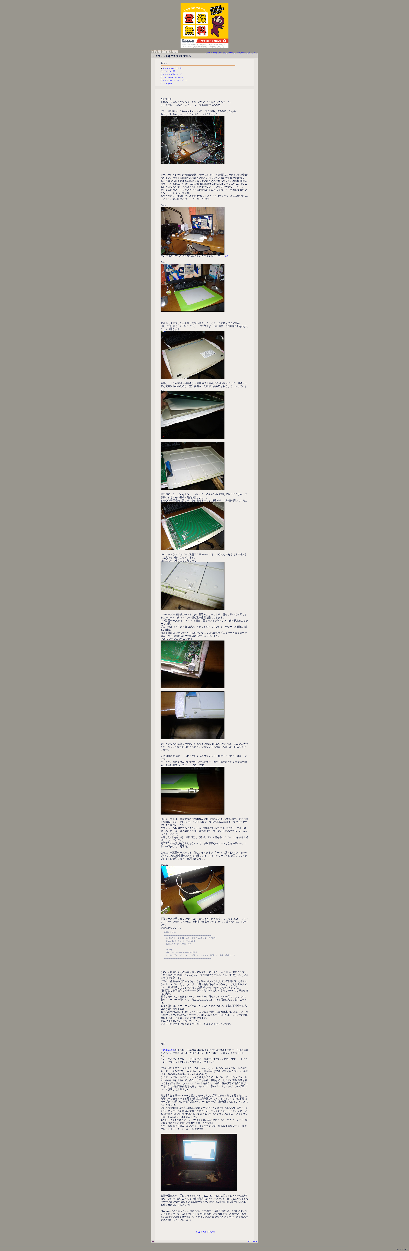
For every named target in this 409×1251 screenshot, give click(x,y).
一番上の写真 (168, 1050)
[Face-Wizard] (211, 52)
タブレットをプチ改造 (172, 68)
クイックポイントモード (173, 77)
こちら (226, 256)
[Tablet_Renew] (241, 52)
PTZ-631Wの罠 (168, 71)
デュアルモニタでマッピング (174, 80)
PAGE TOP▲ (251, 1241)
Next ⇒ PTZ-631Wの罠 (205, 1232)
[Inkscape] (221, 52)
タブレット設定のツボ (172, 74)
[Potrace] (230, 52)
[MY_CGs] (253, 52)
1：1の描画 (167, 83)
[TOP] (165, 53)
